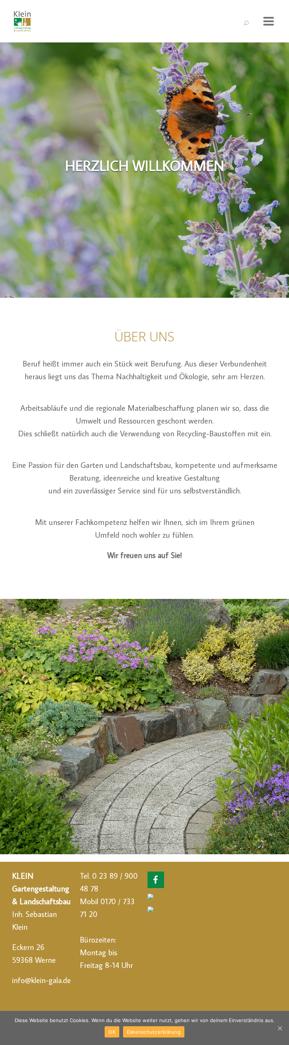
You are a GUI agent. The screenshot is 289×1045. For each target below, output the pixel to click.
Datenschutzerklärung (154, 1032)
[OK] (279, 1028)
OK (112, 1032)
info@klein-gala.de (41, 980)
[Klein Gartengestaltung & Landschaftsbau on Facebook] (156, 880)
